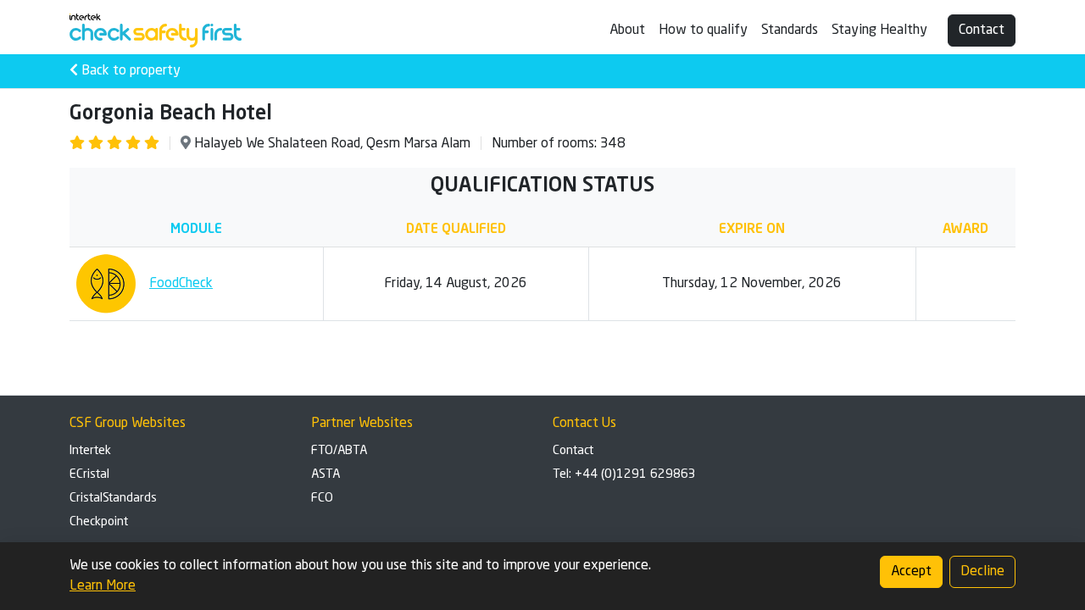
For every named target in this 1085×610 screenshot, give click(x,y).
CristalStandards (113, 498)
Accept (911, 572)
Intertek (90, 451)
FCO (322, 498)
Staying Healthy (879, 30)
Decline (982, 572)
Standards (789, 30)
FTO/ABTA (339, 451)
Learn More (103, 586)
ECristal (89, 474)
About (627, 30)
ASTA (325, 474)
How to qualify (703, 30)
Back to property (129, 71)
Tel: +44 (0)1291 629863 (624, 474)
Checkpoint (99, 522)
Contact (981, 30)
